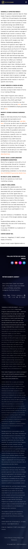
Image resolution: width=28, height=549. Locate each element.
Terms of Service (8, 537)
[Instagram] (20, 262)
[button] (26, 2)
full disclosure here (17, 368)
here (19, 104)
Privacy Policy (16, 537)
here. (17, 378)
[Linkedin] (24, 262)
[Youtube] (16, 262)
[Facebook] (12, 262)
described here (5, 154)
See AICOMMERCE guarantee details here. (13, 173)
